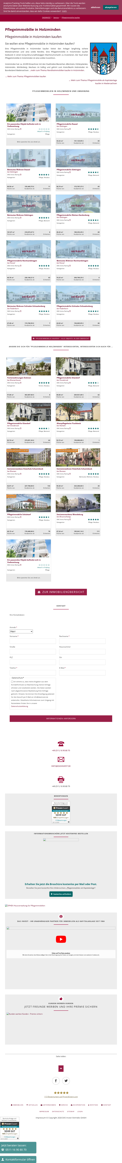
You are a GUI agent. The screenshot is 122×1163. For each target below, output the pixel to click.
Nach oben (61, 1068)
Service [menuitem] (64, 1105)
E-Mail (63, 667)
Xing (65, 1060)
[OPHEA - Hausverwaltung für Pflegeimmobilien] (61, 905)
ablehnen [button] (95, 7)
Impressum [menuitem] (44, 1111)
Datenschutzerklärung (19, 706)
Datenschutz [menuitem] (58, 1111)
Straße (12, 647)
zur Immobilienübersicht (62, 592)
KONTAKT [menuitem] (107, 1105)
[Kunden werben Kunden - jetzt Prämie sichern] (25, 1027)
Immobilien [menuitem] (18, 1105)
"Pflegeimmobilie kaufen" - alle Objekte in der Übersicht (62, 338)
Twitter (57, 1060)
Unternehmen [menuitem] (49, 1105)
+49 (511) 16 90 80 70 (61, 750)
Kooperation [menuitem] (79, 1105)
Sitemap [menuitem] (70, 1111)
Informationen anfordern (61, 718)
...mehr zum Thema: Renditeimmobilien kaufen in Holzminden (56, 70)
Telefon (14, 667)
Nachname (64, 636)
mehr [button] (64, 11)
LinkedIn (61, 1060)
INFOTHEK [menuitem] (94, 1105)
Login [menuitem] (80, 1111)
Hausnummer (65, 647)
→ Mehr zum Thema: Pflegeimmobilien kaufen (25, 76)
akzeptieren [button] (111, 7)
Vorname (14, 636)
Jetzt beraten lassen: (13, 1147)
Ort (60, 657)
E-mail (69, 1060)
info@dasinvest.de (61, 766)
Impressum (41, 1117)
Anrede (14, 627)
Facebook (53, 1060)
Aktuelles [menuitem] (33, 1105)
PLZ (11, 657)
